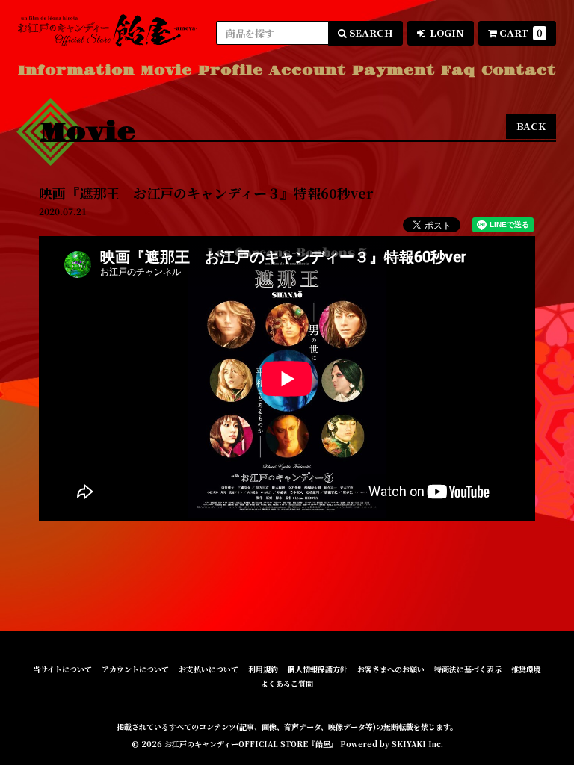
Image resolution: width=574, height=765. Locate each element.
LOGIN (446, 32)
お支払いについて (208, 669)
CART (521, 32)
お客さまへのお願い (391, 669)
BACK (531, 126)
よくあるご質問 (287, 683)
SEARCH (370, 32)
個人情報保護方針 (318, 669)
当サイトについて (62, 669)
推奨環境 (526, 669)
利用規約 (263, 669)
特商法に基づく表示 (468, 669)
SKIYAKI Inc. (417, 743)
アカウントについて (135, 669)
